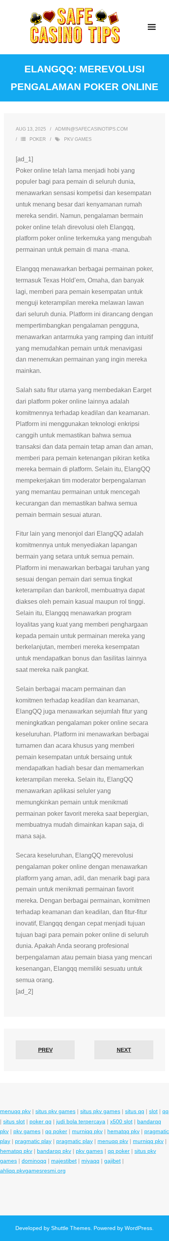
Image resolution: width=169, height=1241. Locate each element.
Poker (37, 139)
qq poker (56, 1131)
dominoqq (34, 1161)
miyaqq (90, 1161)
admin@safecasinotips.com (91, 129)
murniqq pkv (87, 1131)
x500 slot (121, 1121)
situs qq (134, 1111)
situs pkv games (55, 1111)
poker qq (40, 1121)
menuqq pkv (15, 1111)
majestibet (64, 1161)
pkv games (78, 139)
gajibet (112, 1161)
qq (165, 1111)
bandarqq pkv (54, 1151)
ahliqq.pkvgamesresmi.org (33, 1170)
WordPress (138, 1228)
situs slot (14, 1121)
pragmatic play (33, 1141)
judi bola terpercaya (80, 1121)
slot (153, 1111)
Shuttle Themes (70, 1228)
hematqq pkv (123, 1131)
